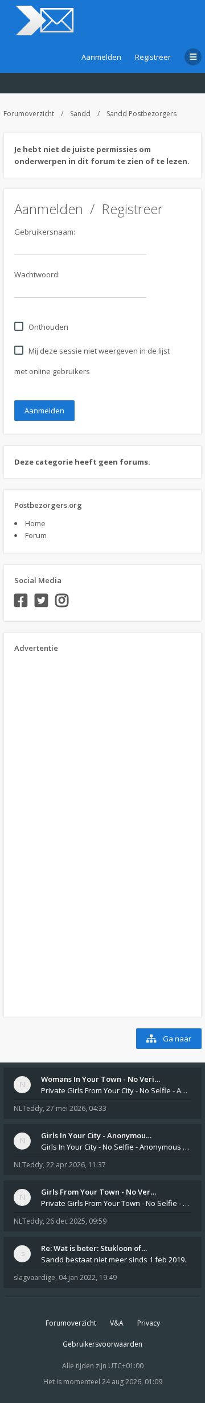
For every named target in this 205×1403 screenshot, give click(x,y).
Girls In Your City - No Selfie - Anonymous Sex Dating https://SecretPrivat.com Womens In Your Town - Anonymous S (116, 1147)
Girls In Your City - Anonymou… (96, 1135)
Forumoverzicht (28, 113)
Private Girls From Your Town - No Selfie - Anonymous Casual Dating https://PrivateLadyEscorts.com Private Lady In (116, 1203)
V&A (117, 1323)
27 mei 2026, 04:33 (76, 1108)
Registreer (153, 57)
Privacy (148, 1323)
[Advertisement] (59, 831)
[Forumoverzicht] (43, 20)
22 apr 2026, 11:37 (76, 1165)
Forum (36, 535)
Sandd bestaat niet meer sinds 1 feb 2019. (113, 1259)
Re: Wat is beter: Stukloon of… (94, 1248)
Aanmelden (101, 57)
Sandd (80, 113)
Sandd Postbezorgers (141, 113)
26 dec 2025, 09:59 (76, 1221)
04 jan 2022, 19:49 (88, 1277)
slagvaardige (34, 1277)
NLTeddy (28, 1108)
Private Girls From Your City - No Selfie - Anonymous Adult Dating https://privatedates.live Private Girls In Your (116, 1090)
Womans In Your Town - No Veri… (100, 1079)
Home (35, 523)
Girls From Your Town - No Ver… (98, 1192)
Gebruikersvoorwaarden (102, 1344)
